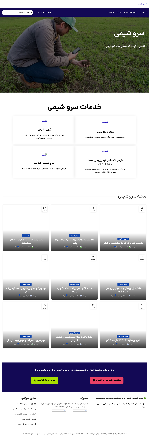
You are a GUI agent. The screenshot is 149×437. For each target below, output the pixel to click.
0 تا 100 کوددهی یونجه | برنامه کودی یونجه (74, 290)
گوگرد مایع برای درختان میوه (25, 414)
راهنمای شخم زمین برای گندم (24, 409)
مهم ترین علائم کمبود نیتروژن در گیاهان (26, 340)
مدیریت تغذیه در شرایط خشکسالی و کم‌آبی (123, 243)
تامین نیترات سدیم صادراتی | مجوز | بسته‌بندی (26, 241)
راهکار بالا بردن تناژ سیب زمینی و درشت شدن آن (74, 338)
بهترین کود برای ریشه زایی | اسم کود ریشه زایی (26, 290)
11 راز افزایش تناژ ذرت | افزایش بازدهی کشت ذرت (123, 290)
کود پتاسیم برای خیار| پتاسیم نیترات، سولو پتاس (74, 241)
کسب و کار (26, 236)
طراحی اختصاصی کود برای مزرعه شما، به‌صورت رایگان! (105, 162)
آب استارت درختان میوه (27, 424)
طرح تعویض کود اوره (44, 163)
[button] (44, 380)
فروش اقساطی (44, 130)
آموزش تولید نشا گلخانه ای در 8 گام (123, 340)
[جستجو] (4, 12)
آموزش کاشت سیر (29, 419)
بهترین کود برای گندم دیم (26, 403)
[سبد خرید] (37, 12)
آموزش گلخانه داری (123, 336)
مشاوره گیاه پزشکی (105, 132)
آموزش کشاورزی (123, 239)
